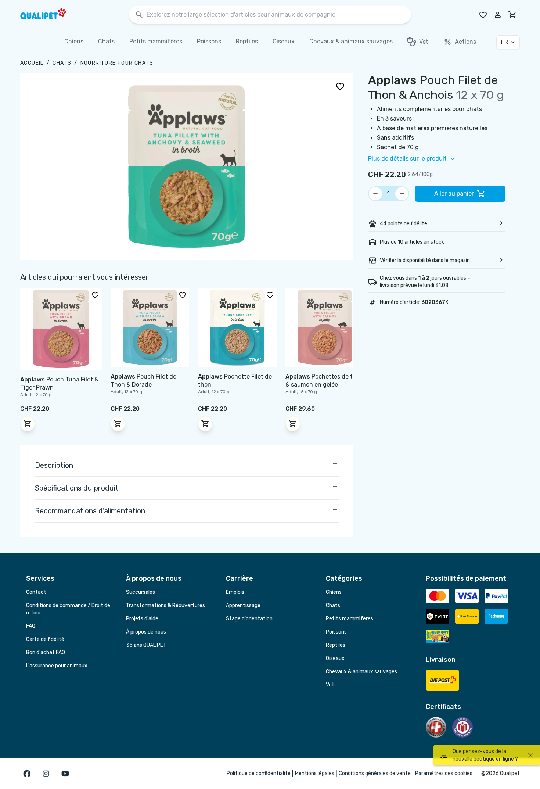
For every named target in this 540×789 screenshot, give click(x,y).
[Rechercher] (139, 14)
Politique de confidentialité (259, 773)
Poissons (336, 632)
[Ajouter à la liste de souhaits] (340, 86)
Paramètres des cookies (443, 773)
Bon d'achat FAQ (45, 652)
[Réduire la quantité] (375, 193)
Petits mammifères (349, 619)
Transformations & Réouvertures (165, 605)
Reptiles (335, 645)
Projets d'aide (142, 619)
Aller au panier (454, 193)
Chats (62, 63)
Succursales (140, 592)
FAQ (30, 626)
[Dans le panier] (28, 423)
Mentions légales (314, 773)
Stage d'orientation (249, 619)
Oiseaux (335, 658)
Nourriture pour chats (116, 63)
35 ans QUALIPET (146, 645)
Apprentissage (243, 605)
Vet (330, 685)
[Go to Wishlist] (483, 14)
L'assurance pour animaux (56, 666)
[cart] (512, 14)
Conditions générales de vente (375, 773)
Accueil (32, 63)
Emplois (235, 592)
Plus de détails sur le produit (407, 158)
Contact (36, 592)
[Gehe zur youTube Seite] (65, 773)
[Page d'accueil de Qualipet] (49, 14)
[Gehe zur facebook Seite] (26, 773)
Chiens (334, 592)
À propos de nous (146, 632)
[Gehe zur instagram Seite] (46, 773)
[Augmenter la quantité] (401, 193)
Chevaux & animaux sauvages (361, 671)
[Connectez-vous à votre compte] (497, 14)
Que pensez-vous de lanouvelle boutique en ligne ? (485, 755)
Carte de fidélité (45, 639)
